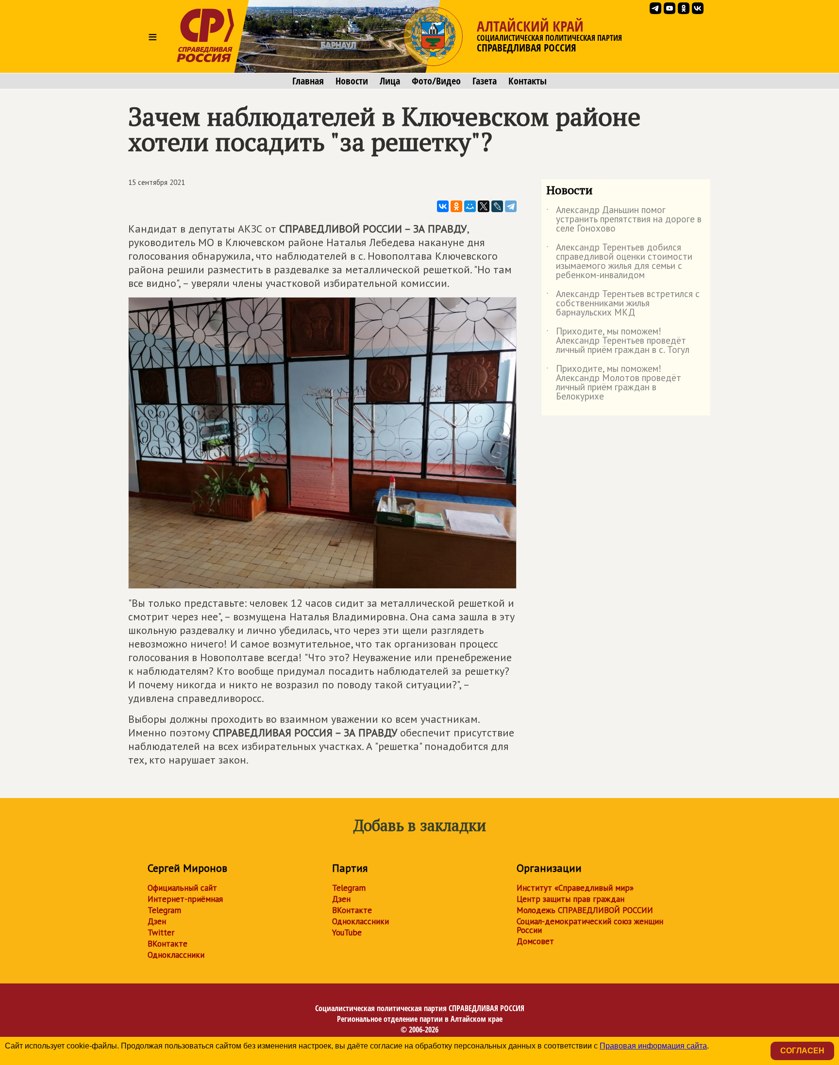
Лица (390, 81)
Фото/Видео (436, 81)
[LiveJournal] (497, 206)
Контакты (527, 81)
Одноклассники (176, 954)
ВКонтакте (167, 943)
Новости (352, 81)
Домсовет (535, 941)
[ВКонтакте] (443, 206)
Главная (308, 81)
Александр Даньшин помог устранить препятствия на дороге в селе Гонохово (624, 219)
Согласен (802, 1051)
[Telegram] (511, 206)
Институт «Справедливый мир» (575, 887)
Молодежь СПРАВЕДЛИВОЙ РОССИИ (585, 910)
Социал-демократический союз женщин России (590, 925)
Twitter (161, 932)
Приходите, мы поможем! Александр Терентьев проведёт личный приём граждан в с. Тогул (617, 341)
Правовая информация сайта (653, 1046)
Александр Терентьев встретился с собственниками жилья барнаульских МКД (623, 303)
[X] (483, 206)
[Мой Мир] (470, 206)
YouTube (347, 932)
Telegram (164, 910)
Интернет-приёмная (185, 899)
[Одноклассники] (456, 206)
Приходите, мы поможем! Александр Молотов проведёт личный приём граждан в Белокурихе (613, 383)
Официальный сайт (182, 887)
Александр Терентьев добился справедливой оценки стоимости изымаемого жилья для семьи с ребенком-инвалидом (619, 262)
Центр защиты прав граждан (570, 899)
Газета (484, 81)
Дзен (157, 921)
